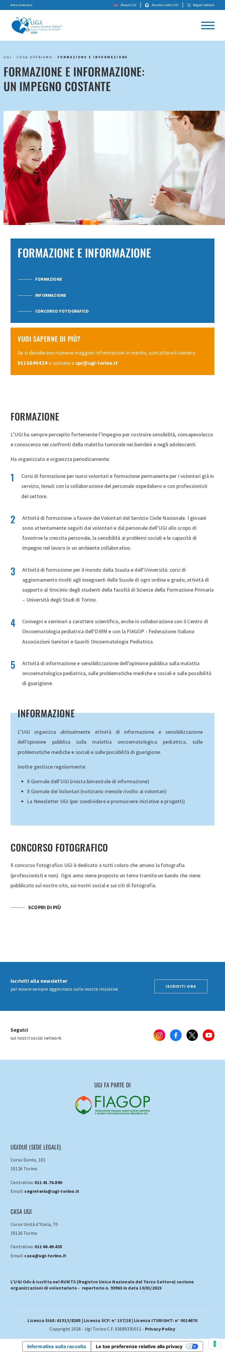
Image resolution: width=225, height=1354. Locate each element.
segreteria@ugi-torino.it (51, 1191)
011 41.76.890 (48, 1182)
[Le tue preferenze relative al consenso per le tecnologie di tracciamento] (214, 1343)
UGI (8, 57)
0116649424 (32, 363)
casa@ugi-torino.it (45, 1255)
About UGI (128, 5)
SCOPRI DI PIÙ (44, 907)
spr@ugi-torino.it (97, 363)
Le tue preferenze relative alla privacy (139, 1346)
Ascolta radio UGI (165, 5)
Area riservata (22, 5)
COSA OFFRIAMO (34, 57)
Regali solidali (203, 5)
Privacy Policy (160, 1329)
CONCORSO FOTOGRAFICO (62, 311)
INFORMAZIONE (50, 295)
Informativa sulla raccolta (56, 1346)
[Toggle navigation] (207, 25)
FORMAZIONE (48, 279)
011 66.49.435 (48, 1246)
